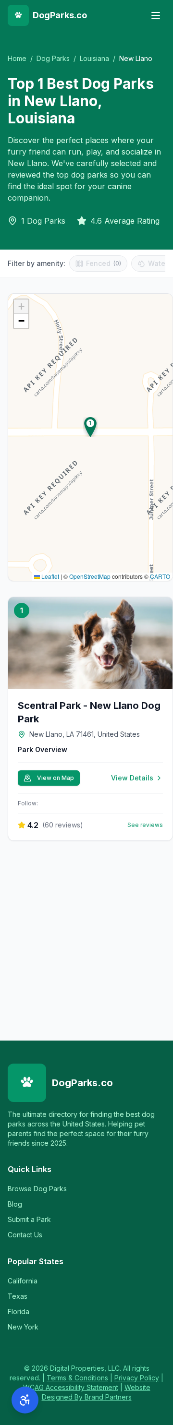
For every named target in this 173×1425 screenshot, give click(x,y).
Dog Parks (53, 58)
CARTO (160, 576)
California (22, 1281)
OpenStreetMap (90, 576)
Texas (17, 1296)
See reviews (145, 824)
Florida (18, 1311)
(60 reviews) (62, 825)
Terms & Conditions (77, 1378)
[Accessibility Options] (25, 1400)
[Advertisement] (86, 938)
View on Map (55, 777)
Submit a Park (29, 1219)
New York (23, 1327)
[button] (90, 427)
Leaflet (49, 576)
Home (17, 58)
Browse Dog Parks (37, 1189)
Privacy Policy (136, 1378)
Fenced (103, 263)
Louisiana (94, 58)
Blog (15, 1204)
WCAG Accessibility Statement (70, 1387)
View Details (132, 778)
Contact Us (25, 1235)
